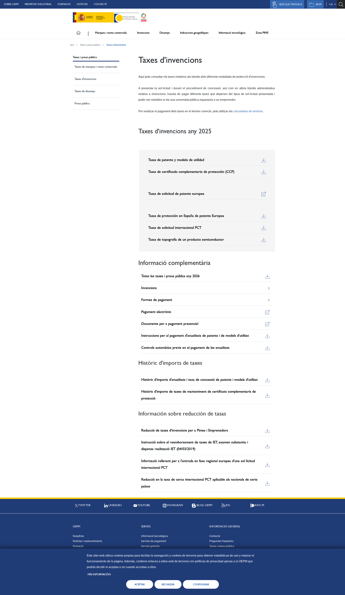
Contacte (100, 4)
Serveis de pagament (153, 540)
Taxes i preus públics (90, 45)
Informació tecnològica (232, 32)
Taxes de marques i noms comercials (96, 66)
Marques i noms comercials (111, 32)
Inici (72, 45)
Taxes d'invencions (116, 45)
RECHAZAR (168, 584)
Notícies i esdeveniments (87, 540)
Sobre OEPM (11, 4)
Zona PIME (262, 32)
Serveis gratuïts (150, 546)
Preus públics (82, 103)
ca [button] (331, 4)
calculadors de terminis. (248, 111)
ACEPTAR (140, 584)
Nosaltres (78, 535)
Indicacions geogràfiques (194, 32)
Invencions (143, 32)
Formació (64, 4)
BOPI (318, 4)
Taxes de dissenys (85, 91)
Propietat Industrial (38, 4)
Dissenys (165, 32)
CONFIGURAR (201, 584)
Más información (99, 574)
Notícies (82, 4)
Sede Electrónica (290, 4)
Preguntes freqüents (221, 540)
